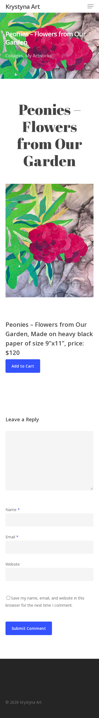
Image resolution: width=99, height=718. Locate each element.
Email (12, 536)
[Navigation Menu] (90, 6)
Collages (14, 56)
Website (13, 564)
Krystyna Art (23, 6)
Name (13, 509)
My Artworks (38, 56)
